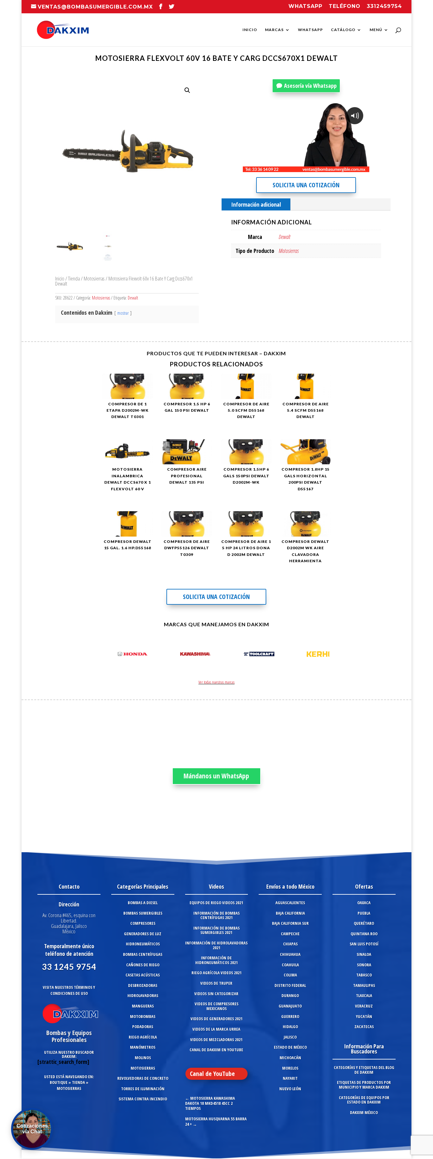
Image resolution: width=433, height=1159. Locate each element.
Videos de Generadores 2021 (216, 1018)
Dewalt (133, 298)
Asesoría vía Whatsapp (310, 85)
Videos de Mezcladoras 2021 (216, 1039)
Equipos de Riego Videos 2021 (216, 902)
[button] (187, 90)
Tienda (74, 278)
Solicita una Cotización (306, 185)
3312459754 (384, 6)
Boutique (59, 1082)
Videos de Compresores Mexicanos (216, 1006)
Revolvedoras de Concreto (142, 1078)
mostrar (123, 313)
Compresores (142, 923)
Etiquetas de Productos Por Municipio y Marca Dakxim (364, 1084)
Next (323, 655)
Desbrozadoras (142, 985)
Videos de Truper (216, 983)
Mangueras (143, 1006)
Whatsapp (305, 6)
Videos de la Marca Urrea (216, 1029)
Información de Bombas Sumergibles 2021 (216, 930)
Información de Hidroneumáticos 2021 (216, 960)
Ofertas (364, 886)
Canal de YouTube (212, 1073)
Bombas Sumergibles (142, 913)
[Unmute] (315, 167)
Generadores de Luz (142, 934)
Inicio (249, 30)
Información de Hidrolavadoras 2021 (216, 945)
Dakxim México (364, 1112)
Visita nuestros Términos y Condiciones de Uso (69, 990)
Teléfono (344, 6)
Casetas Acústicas (143, 975)
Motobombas (142, 1016)
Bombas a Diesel (143, 902)
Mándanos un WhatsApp (216, 775)
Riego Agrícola (143, 1037)
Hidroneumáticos (143, 944)
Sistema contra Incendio (143, 1099)
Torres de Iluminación (143, 1088)
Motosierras (94, 278)
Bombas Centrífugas (142, 954)
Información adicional (256, 204)
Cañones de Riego (142, 965)
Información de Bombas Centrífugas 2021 (216, 915)
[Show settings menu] (327, 167)
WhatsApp (310, 30)
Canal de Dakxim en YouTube (216, 1050)
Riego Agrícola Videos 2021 (216, 972)
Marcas (274, 30)
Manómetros (142, 1047)
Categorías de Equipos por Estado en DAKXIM (364, 1100)
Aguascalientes (290, 902)
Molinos (143, 1057)
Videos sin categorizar (216, 993)
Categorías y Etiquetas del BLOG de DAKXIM (364, 1070)
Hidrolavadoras (142, 995)
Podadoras (142, 1026)
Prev (110, 655)
